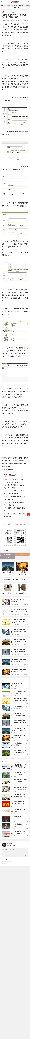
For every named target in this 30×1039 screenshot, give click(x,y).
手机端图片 (22, 554)
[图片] (25, 855)
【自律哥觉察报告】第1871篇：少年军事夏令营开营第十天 (19, 641)
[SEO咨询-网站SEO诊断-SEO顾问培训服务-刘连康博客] (14, 2)
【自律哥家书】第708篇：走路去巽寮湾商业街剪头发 (14, 498)
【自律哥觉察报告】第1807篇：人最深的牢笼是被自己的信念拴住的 (19, 651)
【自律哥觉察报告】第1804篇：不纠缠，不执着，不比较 (15, 481)
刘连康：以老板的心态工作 (15, 8)
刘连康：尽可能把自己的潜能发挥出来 (14, 509)
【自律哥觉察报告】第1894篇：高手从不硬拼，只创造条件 (19, 631)
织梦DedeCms (7, 554)
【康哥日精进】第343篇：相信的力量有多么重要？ (14, 504)
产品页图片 (7, 557)
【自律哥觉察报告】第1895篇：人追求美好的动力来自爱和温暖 (19, 621)
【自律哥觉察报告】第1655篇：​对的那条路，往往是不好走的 (19, 661)
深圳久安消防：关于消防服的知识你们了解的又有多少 (14, 515)
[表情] (22, 855)
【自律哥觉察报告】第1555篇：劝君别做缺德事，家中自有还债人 (19, 796)
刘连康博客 (9, 469)
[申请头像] (26, 844)
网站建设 (8, 5)
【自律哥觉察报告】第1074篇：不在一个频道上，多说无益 (15, 492)
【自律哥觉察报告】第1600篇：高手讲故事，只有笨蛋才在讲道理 (19, 767)
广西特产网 (24, 24)
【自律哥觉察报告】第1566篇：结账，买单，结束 (7, 574)
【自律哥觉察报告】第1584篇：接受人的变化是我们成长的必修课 (19, 833)
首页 (3, 5)
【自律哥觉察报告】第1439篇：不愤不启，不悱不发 (15, 486)
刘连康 (7, 579)
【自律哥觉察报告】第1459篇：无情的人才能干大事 (22, 574)
